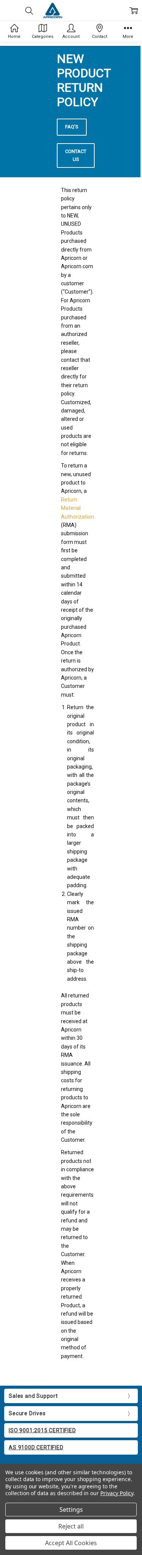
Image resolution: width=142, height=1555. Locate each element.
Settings (71, 1509)
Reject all (71, 1526)
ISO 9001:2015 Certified (42, 1430)
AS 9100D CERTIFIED (36, 1447)
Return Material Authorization (77, 508)
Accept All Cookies (71, 1543)
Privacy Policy (116, 1493)
